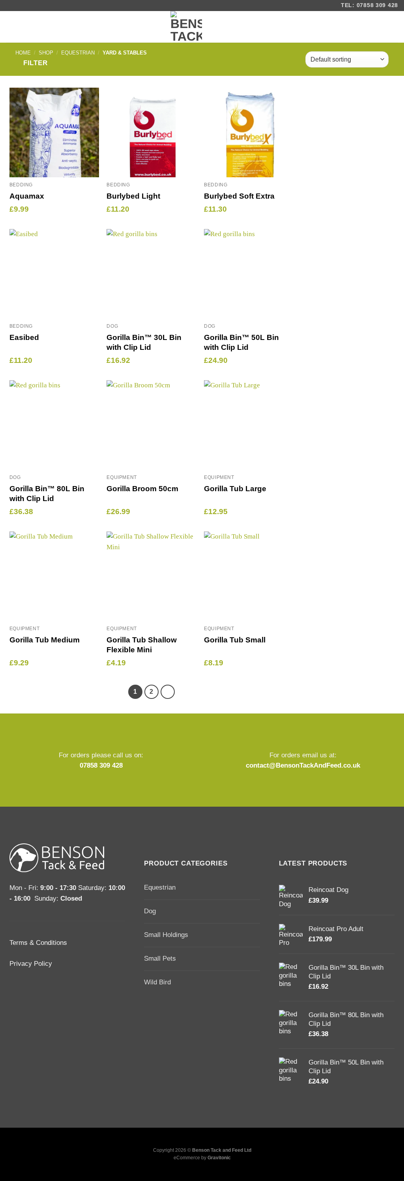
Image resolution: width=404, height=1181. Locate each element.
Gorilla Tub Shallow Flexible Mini (142, 645)
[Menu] (13, 27)
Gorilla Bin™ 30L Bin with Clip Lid (144, 342)
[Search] (390, 27)
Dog (150, 911)
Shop (46, 53)
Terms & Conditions (38, 942)
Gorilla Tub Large (235, 488)
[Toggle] (256, 888)
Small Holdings (166, 935)
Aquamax (26, 196)
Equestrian (78, 53)
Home (23, 53)
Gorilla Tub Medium (44, 640)
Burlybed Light (133, 196)
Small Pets (160, 958)
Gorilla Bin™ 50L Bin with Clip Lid (241, 342)
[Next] (167, 691)
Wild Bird (157, 982)
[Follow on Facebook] (11, 5)
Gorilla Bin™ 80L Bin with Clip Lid (46, 493)
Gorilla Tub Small (235, 640)
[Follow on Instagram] (22, 5)
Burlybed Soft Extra (239, 196)
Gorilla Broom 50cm (142, 488)
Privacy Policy (30, 963)
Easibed (24, 337)
